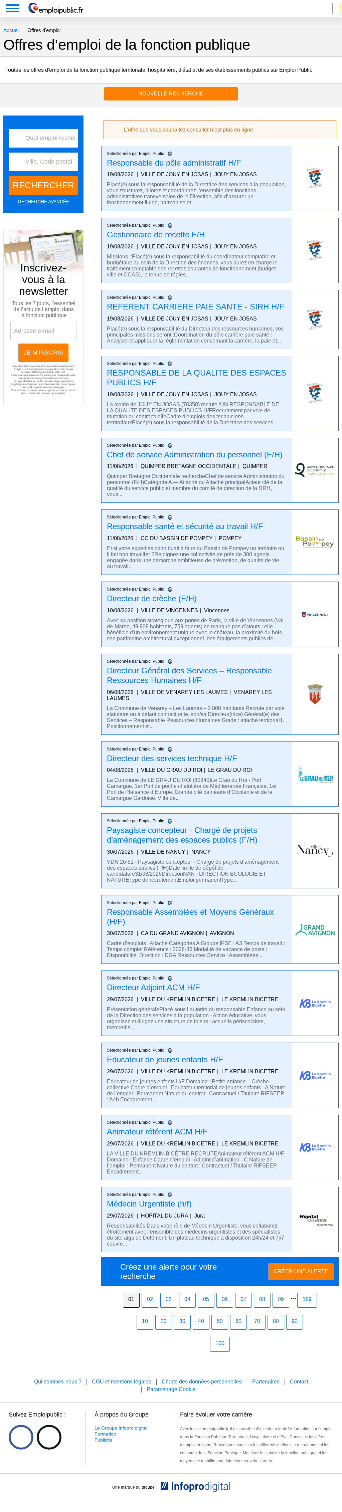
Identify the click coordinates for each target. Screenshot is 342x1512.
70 (257, 1321)
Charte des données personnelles (46, 393)
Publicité (103, 1440)
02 (150, 1299)
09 (281, 1299)
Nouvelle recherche (171, 93)
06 (225, 1299)
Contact (299, 1381)
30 (182, 1321)
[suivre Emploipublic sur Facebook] (21, 1437)
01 (131, 1299)
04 (187, 1299)
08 (262, 1299)
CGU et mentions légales (121, 1381)
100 (219, 1343)
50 (220, 1321)
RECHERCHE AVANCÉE (43, 201)
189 (307, 1299)
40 (201, 1321)
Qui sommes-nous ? (57, 1381)
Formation (105, 1434)
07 (243, 1299)
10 (145, 1321)
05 (206, 1299)
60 (238, 1321)
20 (164, 1321)
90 (295, 1321)
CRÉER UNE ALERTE (301, 1271)
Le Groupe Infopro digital (121, 1428)
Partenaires (266, 1381)
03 (169, 1299)
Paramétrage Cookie (171, 1389)
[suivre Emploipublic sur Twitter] (49, 1437)
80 (276, 1321)
